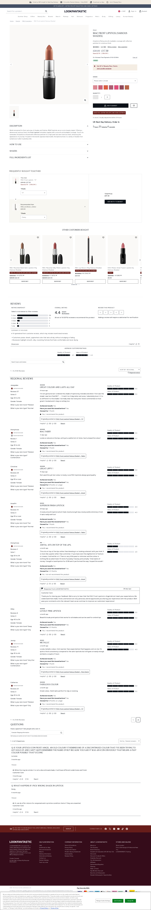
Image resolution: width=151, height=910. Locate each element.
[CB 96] (105, 87)
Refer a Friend (94, 868)
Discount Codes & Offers (97, 856)
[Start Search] (46, 11)
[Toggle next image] (87, 64)
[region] (75, 901)
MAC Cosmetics (27, 21)
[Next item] (140, 260)
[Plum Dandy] (121, 87)
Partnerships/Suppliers (97, 864)
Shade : (95, 77)
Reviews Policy (69, 856)
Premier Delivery (44, 860)
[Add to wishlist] (134, 105)
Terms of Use (54, 908)
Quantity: (96, 93)
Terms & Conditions (70, 845)
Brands (18, 21)
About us (93, 845)
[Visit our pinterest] (127, 829)
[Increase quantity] (107, 97)
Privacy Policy (69, 847)
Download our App (44, 847)
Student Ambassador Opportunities (101, 875)
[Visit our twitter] (110, 829)
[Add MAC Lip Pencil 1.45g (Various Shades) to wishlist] (103, 237)
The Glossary (94, 847)
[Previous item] (11, 260)
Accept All (130, 900)
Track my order (43, 862)
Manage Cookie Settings (103, 900)
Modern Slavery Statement (73, 851)
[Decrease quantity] (95, 97)
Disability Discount (95, 858)
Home (12, 21)
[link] (132, 11)
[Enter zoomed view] (85, 100)
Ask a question (122, 47)
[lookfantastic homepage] (75, 11)
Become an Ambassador (97, 873)
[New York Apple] (116, 87)
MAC (95, 30)
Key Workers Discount (96, 871)
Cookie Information (70, 849)
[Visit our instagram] (114, 829)
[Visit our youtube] (118, 829)
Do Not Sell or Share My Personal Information (19, 861)
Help (40, 845)
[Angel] (95, 87)
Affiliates (92, 862)
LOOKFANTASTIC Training (123, 851)
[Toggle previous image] (11, 64)
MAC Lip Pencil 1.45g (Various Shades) (88, 268)
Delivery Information (45, 854)
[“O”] (127, 87)
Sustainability (69, 854)
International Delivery (45, 856)
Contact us (42, 858)
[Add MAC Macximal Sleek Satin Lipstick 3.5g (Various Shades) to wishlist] (38, 237)
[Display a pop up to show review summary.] (24, 275)
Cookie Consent (14, 858)
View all (135, 57)
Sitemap (92, 866)
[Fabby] (111, 87)
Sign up (68, 829)
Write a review (112, 47)
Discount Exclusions (45, 849)
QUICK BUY (24, 281)
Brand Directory (95, 849)
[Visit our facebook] (106, 829)
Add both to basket (115, 201)
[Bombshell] (100, 87)
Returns (41, 851)
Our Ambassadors (95, 860)
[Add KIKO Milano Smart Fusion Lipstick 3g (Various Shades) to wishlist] (136, 237)
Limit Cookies (118, 900)
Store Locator (120, 845)
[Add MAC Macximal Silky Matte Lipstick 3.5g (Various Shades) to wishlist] (70, 237)
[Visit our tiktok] (123, 829)
